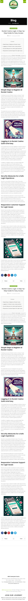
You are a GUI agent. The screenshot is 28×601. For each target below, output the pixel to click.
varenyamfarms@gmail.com (13, 583)
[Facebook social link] (2, 275)
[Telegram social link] (15, 275)
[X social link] (5, 275)
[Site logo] (13, 4)
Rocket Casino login (16, 55)
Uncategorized (15, 23)
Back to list (13, 281)
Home (9, 23)
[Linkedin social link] (12, 275)
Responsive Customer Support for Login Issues (12, 50)
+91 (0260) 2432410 (7, 581)
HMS (10, 35)
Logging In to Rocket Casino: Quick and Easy (12, 46)
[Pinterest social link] (8, 275)
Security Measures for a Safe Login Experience (12, 48)
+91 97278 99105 (18, 581)
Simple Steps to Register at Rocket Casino (11, 44)
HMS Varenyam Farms (7, 589)
